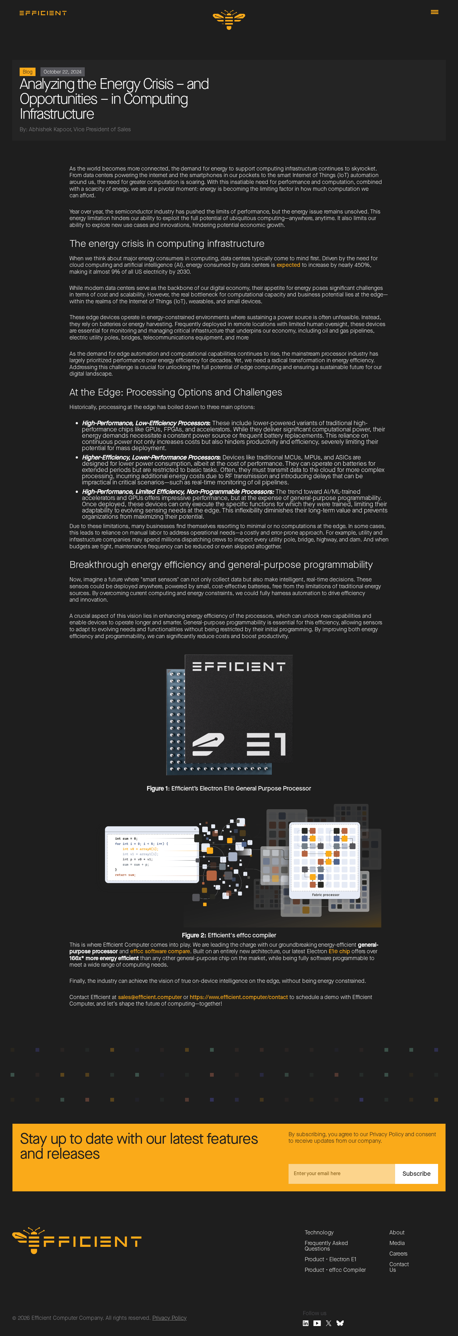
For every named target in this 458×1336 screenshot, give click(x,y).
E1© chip (339, 951)
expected (288, 265)
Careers (398, 1253)
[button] (434, 12)
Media (397, 1243)
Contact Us (399, 1267)
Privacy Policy (169, 1318)
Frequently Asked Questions (326, 1245)
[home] (43, 13)
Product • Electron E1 (330, 1259)
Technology (319, 1232)
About (397, 1232)
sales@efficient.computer (150, 997)
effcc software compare (160, 951)
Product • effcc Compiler (335, 1270)
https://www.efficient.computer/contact (239, 997)
